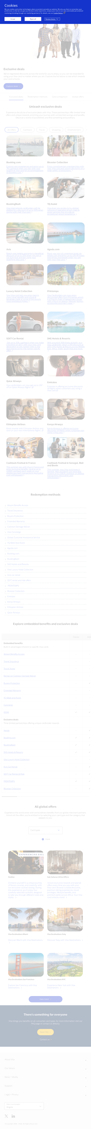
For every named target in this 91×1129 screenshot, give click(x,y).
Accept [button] (13, 19)
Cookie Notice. (58, 13)
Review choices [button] (50, 19)
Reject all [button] (33, 19)
